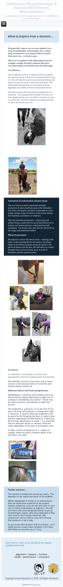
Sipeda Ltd (36, 584)
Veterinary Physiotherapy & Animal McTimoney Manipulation (31, 8)
